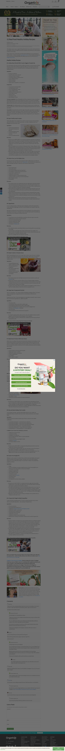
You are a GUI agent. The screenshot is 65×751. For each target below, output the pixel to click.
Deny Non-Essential (58, 749)
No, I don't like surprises (21, 388)
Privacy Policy (2, 749)
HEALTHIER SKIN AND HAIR (21, 382)
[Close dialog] (54, 360)
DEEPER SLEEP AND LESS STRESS (21, 385)
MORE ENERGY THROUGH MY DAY (21, 375)
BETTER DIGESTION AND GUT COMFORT (21, 378)
